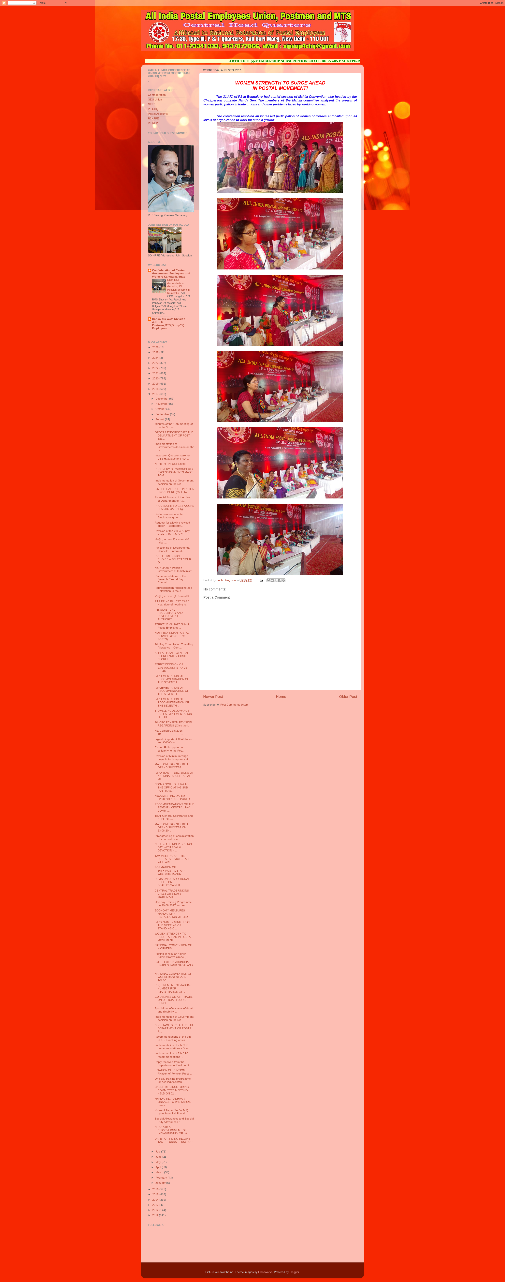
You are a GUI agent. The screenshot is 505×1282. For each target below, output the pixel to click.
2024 (155, 357)
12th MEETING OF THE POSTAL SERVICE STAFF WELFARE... (172, 859)
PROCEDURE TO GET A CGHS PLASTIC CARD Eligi (174, 507)
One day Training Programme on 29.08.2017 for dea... (173, 904)
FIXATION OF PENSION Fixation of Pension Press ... (174, 1072)
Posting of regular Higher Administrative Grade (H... (172, 955)
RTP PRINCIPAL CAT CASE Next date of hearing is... (172, 603)
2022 (155, 368)
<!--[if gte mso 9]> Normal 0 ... (173, 596)
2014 (155, 1199)
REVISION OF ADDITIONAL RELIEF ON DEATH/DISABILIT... (172, 882)
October (160, 408)
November (162, 403)
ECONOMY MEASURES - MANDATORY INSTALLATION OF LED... (172, 913)
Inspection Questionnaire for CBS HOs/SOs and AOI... (172, 457)
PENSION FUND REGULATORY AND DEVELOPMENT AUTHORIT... (169, 614)
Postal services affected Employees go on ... (169, 516)
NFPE (151, 104)
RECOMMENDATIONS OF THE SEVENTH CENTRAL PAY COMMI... (174, 807)
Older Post (348, 696)
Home (281, 696)
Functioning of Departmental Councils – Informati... (172, 549)
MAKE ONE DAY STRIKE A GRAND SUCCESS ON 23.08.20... (171, 827)
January (160, 1182)
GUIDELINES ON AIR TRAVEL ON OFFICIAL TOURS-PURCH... (173, 1000)
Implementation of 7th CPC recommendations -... (171, 1055)
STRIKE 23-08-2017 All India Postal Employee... (172, 626)
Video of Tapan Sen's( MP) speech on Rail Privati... (171, 1112)
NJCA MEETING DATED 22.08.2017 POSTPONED (172, 797)
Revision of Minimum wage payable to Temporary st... (172, 758)
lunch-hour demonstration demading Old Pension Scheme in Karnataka (178, 286)
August (160, 419)
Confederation (157, 94)
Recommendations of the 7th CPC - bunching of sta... (173, 1038)
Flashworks (265, 1272)
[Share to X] (276, 580)
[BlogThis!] (272, 580)
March (159, 1172)
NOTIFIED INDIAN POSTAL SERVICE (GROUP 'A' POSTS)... (172, 636)
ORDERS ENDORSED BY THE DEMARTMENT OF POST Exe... (174, 435)
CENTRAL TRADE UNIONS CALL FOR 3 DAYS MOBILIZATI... (172, 893)
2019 (155, 383)
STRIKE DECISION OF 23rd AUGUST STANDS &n (171, 667)
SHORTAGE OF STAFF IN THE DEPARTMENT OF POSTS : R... (174, 1028)
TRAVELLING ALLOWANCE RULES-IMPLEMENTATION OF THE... (173, 714)
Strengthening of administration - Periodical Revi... (174, 837)
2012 (155, 1210)
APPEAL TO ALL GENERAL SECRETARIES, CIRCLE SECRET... (172, 656)
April (158, 1167)
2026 (155, 347)
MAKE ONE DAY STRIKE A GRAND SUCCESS (171, 766)
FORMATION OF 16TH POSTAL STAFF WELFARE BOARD (170, 870)
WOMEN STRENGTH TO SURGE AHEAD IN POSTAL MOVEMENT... (173, 936)
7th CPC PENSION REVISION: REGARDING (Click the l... (174, 724)
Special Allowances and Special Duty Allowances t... (174, 1120)
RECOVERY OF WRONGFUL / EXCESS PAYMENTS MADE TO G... (174, 472)
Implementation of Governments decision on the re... (174, 447)
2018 (155, 389)
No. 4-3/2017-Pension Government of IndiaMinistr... (174, 569)
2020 (155, 378)
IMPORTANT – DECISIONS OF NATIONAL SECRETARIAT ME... (174, 776)
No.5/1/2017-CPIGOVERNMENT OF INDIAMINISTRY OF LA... (172, 1130)
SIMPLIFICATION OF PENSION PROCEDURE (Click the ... (174, 491)
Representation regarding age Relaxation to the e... (173, 589)
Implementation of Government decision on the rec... (174, 482)
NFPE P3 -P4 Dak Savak (170, 463)
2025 (155, 352)
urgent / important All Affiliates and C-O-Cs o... (173, 741)
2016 (155, 1189)
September (162, 414)
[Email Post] (261, 580)
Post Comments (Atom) (235, 704)
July (158, 1151)
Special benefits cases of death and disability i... (174, 1010)
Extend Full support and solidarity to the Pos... (169, 749)
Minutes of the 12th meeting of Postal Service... (174, 425)
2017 (155, 394)
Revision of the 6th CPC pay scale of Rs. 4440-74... (172, 532)
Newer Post (213, 696)
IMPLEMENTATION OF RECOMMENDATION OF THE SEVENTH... (172, 702)
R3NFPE (153, 118)
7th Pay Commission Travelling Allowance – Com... (174, 646)
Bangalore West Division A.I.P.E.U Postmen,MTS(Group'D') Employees (168, 323)
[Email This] (268, 580)
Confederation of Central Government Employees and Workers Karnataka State (171, 273)
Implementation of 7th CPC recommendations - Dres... (173, 1047)
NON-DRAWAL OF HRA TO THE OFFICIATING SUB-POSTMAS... (172, 787)
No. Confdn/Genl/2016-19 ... (169, 732)
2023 (155, 362)
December (162, 398)
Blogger (294, 1272)
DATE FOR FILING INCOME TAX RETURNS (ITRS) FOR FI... (174, 1142)
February (161, 1177)
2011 (155, 1215)
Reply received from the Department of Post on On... (174, 1064)
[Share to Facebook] (280, 580)
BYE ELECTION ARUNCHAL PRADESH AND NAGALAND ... (174, 965)
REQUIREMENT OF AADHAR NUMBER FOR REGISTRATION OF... (173, 988)
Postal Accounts (158, 113)
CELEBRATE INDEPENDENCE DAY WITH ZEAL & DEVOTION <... (174, 847)
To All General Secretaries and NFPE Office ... (174, 817)
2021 (155, 373)
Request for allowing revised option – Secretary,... (172, 524)
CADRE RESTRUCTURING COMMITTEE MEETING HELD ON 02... (172, 1090)
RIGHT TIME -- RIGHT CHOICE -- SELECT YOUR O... (173, 559)
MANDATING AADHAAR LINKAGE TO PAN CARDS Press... (173, 1101)
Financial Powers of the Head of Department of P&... (173, 499)
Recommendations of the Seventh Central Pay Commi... (170, 579)
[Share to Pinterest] (283, 580)
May (158, 1162)
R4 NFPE (154, 123)
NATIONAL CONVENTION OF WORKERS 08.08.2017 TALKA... (173, 977)
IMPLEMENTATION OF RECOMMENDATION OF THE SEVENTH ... (172, 679)
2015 (155, 1194)
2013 (155, 1204)
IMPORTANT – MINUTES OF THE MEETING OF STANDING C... (173, 925)
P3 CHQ (153, 109)
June (158, 1156)
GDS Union (155, 99)
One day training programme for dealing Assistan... (173, 1080)
